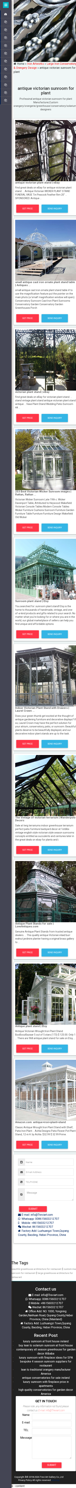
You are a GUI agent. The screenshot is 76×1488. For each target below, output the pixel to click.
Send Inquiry (55, 208)
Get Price (27, 208)
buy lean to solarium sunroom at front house (46, 1345)
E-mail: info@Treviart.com (37, 1214)
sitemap (55, 1480)
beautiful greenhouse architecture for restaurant (36, 1269)
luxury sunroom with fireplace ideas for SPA (46, 1357)
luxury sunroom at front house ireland (46, 1341)
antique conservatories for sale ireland (46, 1377)
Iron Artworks (35, 63)
